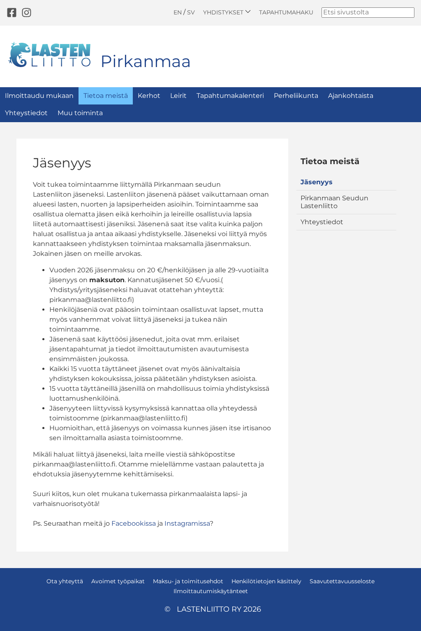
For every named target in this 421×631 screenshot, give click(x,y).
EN (177, 12)
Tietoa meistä (105, 96)
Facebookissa (134, 523)
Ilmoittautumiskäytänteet (210, 591)
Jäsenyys (317, 182)
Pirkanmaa (145, 61)
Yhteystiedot (26, 113)
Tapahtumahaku (286, 12)
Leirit (178, 96)
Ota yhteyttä (64, 581)
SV (191, 12)
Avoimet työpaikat (118, 581)
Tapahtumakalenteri (230, 96)
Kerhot (149, 96)
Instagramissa (187, 523)
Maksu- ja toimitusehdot (188, 581)
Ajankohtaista (350, 96)
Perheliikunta (296, 96)
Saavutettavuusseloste (342, 581)
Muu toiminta (80, 113)
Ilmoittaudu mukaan (39, 96)
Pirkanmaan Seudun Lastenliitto (334, 201)
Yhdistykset (224, 12)
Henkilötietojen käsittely (266, 581)
